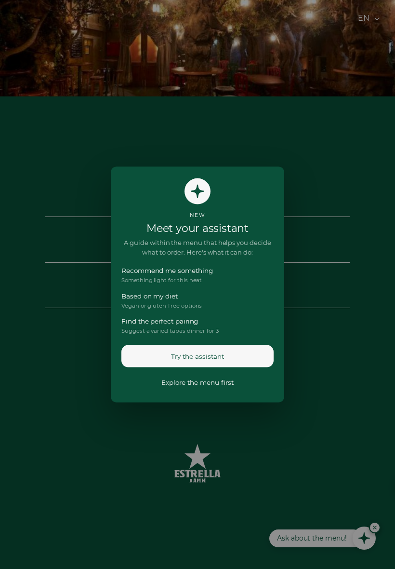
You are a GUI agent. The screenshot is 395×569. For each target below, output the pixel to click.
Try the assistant (197, 356)
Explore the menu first (197, 382)
